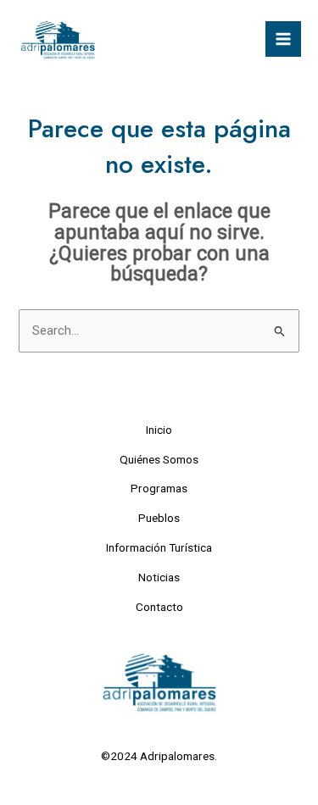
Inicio (159, 429)
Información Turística (159, 547)
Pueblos (159, 518)
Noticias (159, 577)
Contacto (159, 606)
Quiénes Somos (159, 459)
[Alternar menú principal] (283, 39)
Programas (159, 488)
